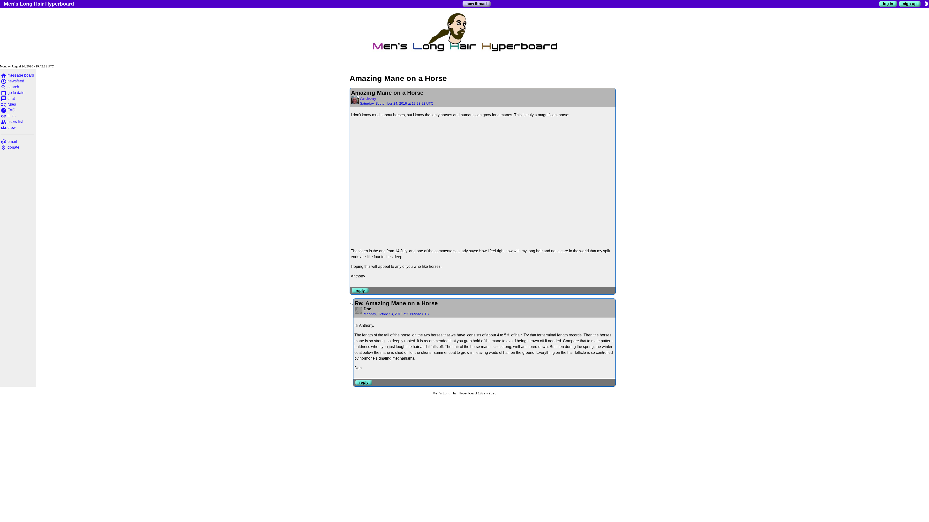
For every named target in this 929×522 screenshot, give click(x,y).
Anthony (368, 98)
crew (8, 127)
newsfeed (12, 81)
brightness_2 (926, 4)
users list (12, 122)
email (9, 141)
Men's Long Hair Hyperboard (39, 4)
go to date (12, 93)
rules (8, 104)
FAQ (8, 110)
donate (10, 147)
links (8, 116)
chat (8, 98)
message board (17, 75)
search (10, 87)
